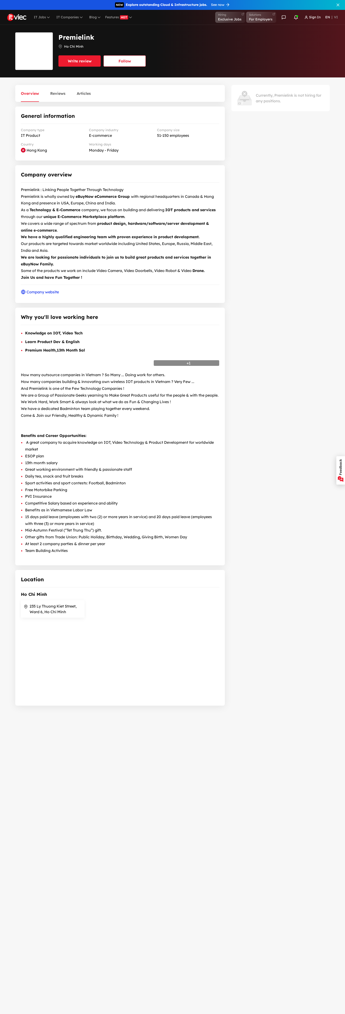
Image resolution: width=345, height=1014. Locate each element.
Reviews (57, 93)
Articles (84, 93)
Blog (93, 17)
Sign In (315, 17)
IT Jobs (40, 17)
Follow (125, 61)
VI (336, 17)
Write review (80, 61)
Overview (30, 93)
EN (327, 17)
